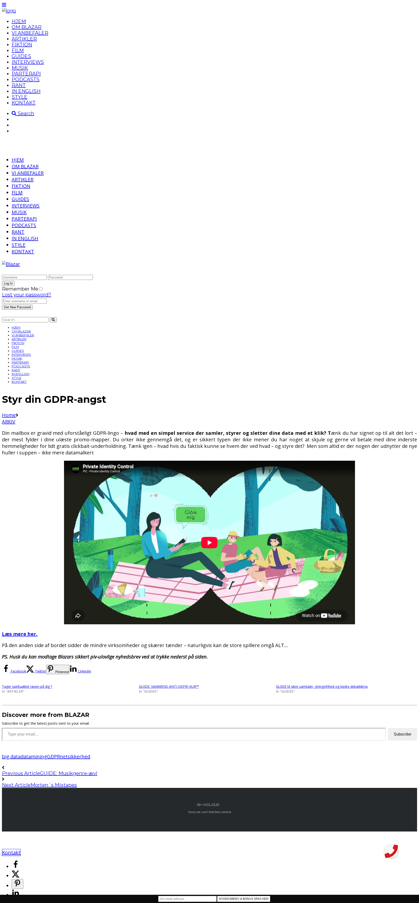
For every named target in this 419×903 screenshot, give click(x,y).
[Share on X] (15, 875)
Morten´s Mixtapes (54, 785)
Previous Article (21, 773)
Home (9, 415)
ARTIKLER (24, 39)
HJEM (19, 21)
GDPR (53, 756)
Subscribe (402, 734)
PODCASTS (26, 79)
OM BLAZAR (26, 27)
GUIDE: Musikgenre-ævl (68, 773)
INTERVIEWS (28, 62)
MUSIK (20, 68)
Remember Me (20, 289)
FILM (18, 50)
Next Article (16, 785)
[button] (391, 851)
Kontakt (11, 852)
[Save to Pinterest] (17, 884)
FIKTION (22, 45)
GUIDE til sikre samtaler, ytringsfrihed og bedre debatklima (322, 686)
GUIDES (21, 56)
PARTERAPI (26, 74)
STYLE (19, 97)
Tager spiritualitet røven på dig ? (27, 686)
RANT (19, 85)
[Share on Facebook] (15, 866)
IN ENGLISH (26, 91)
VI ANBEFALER (30, 33)
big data (11, 756)
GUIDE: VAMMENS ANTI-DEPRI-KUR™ (169, 686)
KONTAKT (24, 103)
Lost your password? (26, 295)
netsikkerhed (75, 756)
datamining (34, 756)
